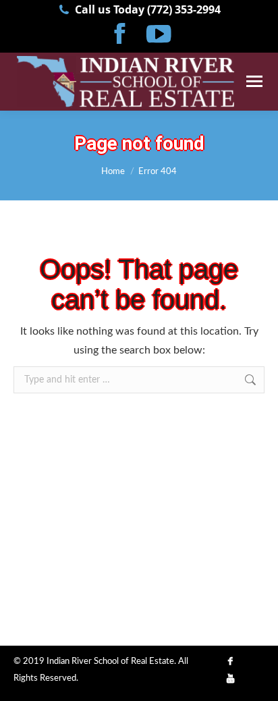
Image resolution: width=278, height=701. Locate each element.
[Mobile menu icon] (254, 81)
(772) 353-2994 (184, 9)
